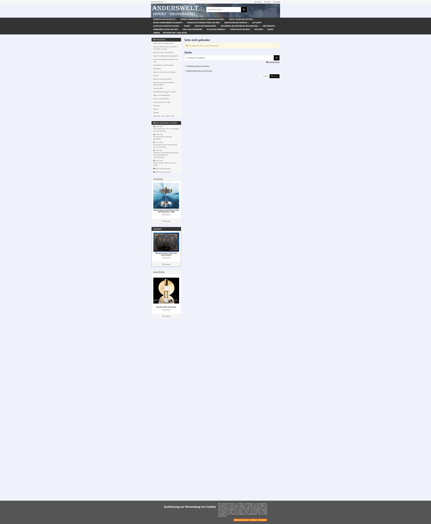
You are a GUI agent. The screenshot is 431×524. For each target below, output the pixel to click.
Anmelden (276, 2)
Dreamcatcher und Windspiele (236, 23)
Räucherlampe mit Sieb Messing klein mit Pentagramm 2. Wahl (166, 211)
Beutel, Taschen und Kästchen (241, 19)
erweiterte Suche (273, 62)
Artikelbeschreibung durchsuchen (197, 66)
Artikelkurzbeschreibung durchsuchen (199, 71)
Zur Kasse (257, 2)
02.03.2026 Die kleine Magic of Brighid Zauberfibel (162, 136)
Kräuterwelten (269, 26)
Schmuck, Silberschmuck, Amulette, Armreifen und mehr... (202, 19)
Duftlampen (256, 23)
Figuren (187, 26)
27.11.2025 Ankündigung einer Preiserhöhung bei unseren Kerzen (165, 144)
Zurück (265, 76)
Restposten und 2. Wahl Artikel (175, 33)
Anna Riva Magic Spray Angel (166, 307)
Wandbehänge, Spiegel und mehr (165, 29)
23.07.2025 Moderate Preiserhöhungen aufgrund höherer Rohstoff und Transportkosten (166, 153)
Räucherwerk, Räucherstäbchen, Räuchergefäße (239, 26)
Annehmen (262, 520)
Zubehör (156, 33)
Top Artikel (158, 179)
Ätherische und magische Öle (164, 19)
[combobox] (159, 2)
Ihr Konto (267, 2)
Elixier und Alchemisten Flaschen (166, 26)
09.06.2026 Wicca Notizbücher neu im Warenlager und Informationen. (166, 128)
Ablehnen (253, 520)
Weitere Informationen (241, 520)
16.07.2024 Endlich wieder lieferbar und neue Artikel (165, 163)
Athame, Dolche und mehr (240, 29)
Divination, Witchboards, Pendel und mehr (203, 23)
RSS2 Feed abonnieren (162, 169)
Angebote (157, 229)
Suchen (275, 76)
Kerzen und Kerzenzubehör (205, 26)
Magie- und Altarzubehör (192, 29)
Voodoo (270, 29)
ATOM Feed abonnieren (163, 172)
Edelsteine (258, 29)
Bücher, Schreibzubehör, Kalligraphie (168, 23)
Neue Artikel (159, 272)
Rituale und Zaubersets (216, 29)
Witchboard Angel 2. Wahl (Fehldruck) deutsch (166, 254)
